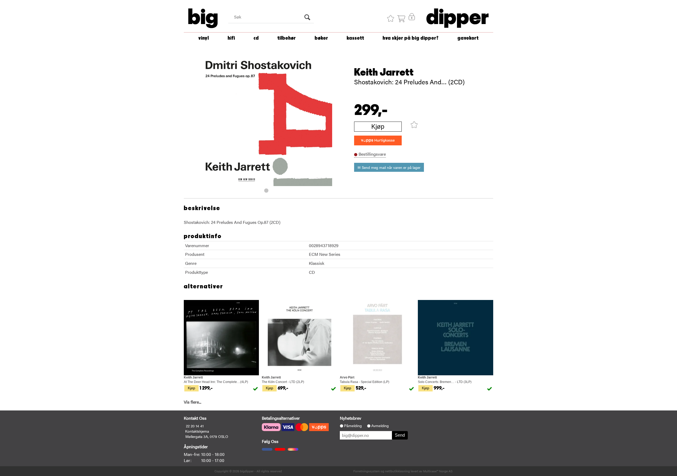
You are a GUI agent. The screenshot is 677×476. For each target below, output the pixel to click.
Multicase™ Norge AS (437, 471)
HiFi (231, 38)
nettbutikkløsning (397, 471)
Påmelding (353, 426)
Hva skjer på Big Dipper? (411, 38)
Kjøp (377, 126)
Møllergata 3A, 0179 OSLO (206, 436)
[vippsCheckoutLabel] (378, 140)
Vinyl (203, 38)
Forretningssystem (366, 471)
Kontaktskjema (197, 431)
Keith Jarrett (384, 72)
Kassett (355, 38)
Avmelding (380, 426)
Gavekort (468, 38)
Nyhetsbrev (350, 418)
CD (256, 38)
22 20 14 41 (195, 425)
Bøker (321, 38)
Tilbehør (286, 38)
